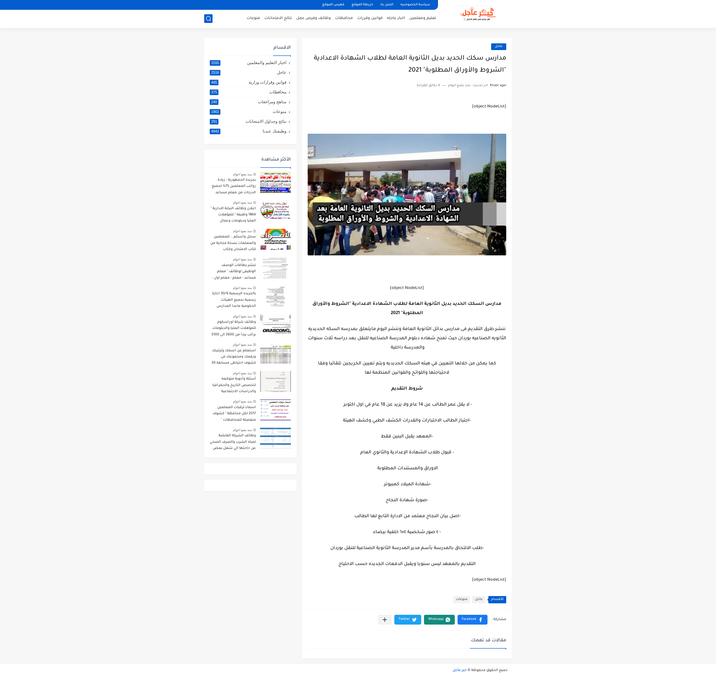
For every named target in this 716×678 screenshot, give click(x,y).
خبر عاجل (460, 670)
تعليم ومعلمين (422, 18)
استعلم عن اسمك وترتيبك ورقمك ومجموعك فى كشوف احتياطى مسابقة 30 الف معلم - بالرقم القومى (233, 358)
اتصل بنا (386, 5)
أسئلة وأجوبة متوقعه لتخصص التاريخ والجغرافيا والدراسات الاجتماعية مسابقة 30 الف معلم (234, 386)
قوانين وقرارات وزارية (248, 82)
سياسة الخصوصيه (415, 5)
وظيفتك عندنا (248, 131)
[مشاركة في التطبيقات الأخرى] (385, 620)
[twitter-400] (237, 5)
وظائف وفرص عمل (313, 18)
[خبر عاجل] (477, 13)
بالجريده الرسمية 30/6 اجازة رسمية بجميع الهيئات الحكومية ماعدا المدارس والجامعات (234, 301)
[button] (472, 620)
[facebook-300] (218, 5)
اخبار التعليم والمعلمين (248, 62)
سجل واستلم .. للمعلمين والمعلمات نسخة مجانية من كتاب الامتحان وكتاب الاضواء (233, 244)
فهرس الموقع (333, 5)
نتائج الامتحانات (278, 18)
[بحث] (208, 18)
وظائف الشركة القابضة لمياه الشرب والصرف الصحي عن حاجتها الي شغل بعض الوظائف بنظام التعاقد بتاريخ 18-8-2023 (233, 443)
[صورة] (275, 182)
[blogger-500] (228, 5)
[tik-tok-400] (209, 5)
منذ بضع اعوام (242, 174)
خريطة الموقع (362, 5)
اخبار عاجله (396, 18)
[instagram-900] (256, 5)
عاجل (499, 46)
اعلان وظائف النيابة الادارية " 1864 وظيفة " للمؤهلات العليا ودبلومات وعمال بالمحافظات (233, 216)
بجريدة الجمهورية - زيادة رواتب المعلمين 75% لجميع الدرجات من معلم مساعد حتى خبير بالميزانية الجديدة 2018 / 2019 (234, 187)
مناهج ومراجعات (248, 101)
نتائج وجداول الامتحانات (248, 121)
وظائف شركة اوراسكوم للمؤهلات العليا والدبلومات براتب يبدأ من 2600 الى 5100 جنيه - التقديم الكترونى (233, 329)
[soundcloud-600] (266, 5)
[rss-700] (275, 5)
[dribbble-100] (285, 5)
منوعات (253, 18)
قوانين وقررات (370, 18)
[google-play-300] (247, 5)
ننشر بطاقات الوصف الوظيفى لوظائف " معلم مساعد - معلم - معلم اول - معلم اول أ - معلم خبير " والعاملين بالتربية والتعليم (234, 272)
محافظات (344, 18)
